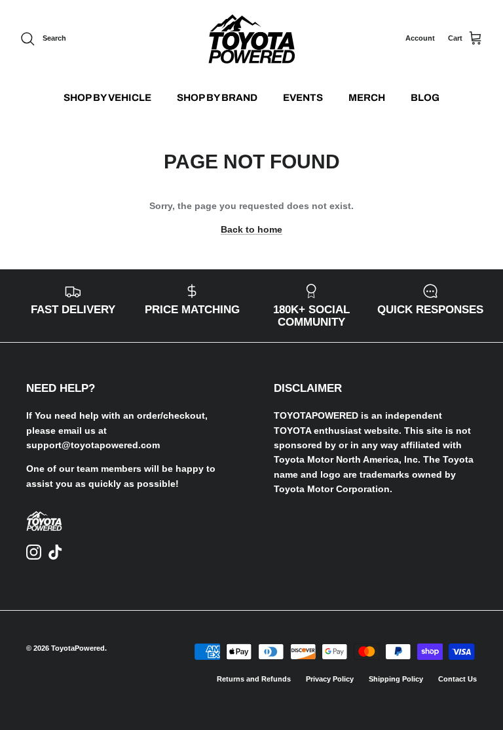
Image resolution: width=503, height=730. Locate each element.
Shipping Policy (396, 679)
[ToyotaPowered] (252, 39)
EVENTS (303, 97)
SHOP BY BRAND (217, 97)
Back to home (251, 229)
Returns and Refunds (254, 679)
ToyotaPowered (78, 648)
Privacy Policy (330, 679)
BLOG (425, 97)
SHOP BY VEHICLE (107, 97)
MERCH (366, 97)
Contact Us (457, 679)
